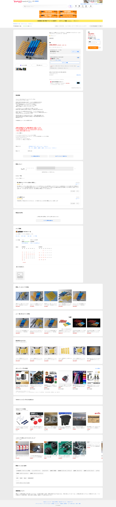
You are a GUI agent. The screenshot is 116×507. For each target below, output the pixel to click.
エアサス (97, 470)
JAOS (21, 478)
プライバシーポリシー (39, 503)
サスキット (30, 23)
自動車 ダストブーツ (77, 470)
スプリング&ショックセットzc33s (22, 482)
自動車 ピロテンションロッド (22, 473)
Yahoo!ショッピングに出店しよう (93, 3)
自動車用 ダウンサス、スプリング (65, 470)
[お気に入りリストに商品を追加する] (100, 48)
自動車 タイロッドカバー (89, 470)
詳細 (78, 66)
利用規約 (52, 503)
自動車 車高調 (53, 470)
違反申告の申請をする (76, 87)
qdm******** (77, 184)
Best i (25, 478)
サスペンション (24, 23)
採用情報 (65, 503)
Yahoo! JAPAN (83, 3)
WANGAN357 (30, 478)
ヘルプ (101, 3)
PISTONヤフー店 (16, 23)
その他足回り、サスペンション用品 (23, 470)
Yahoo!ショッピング (47, 501)
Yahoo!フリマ (70, 501)
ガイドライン (57, 503)
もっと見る (97, 368)
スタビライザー (45, 470)
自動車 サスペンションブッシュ (36, 473)
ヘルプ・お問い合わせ (71, 503)
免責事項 (61, 503)
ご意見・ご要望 (77, 503)
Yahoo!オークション (62, 501)
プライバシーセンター (47, 503)
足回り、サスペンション (46, 147)
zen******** (77, 198)
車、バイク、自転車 (32, 147)
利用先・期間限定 (58, 60)
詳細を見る (78, 74)
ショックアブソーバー (36, 470)
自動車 (39, 147)
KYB (17, 478)
